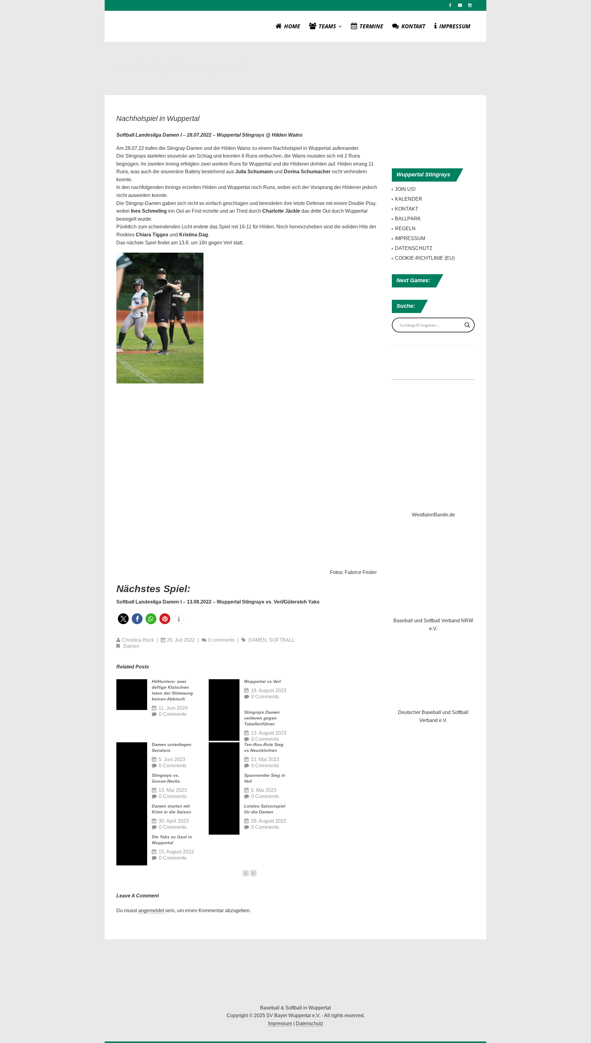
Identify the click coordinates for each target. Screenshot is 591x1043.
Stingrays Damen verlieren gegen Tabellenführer (262, 718)
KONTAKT (413, 26)
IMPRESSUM (454, 26)
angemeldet (151, 910)
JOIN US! (405, 189)
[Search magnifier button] (467, 325)
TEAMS (328, 26)
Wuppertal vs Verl (262, 681)
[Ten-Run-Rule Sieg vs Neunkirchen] (224, 757)
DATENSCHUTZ (413, 248)
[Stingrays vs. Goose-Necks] (131, 788)
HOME (292, 26)
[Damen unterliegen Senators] (131, 757)
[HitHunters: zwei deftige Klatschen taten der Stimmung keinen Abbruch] (131, 694)
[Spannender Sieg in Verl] (224, 788)
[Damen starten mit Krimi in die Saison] (131, 819)
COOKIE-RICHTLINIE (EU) (425, 258)
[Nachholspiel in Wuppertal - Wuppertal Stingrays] (295, 973)
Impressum (280, 1023)
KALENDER (408, 199)
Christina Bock (138, 640)
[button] (123, 618)
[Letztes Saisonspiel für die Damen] (224, 819)
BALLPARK (408, 218)
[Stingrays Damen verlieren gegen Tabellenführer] (224, 725)
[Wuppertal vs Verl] (224, 694)
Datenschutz (309, 1023)
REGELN (405, 228)
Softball (282, 640)
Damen (257, 640)
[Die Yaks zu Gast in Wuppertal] (131, 850)
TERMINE (371, 26)
